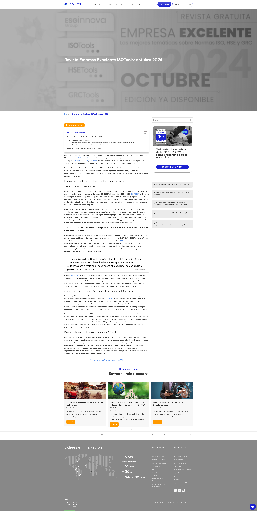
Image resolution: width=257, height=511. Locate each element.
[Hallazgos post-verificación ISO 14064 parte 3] (156, 387)
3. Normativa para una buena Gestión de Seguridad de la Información (92, 145)
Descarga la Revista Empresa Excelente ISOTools (85, 148)
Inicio (66, 114)
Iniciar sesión (164, 4)
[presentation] (65, 430)
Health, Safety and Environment (158, 480)
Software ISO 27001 (158, 466)
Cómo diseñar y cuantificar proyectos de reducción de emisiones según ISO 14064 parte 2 (171, 204)
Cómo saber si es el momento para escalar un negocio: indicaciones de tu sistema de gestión (171, 224)
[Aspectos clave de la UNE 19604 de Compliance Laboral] (128, 390)
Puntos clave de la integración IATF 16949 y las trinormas (171, 194)
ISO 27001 (108, 299)
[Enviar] (190, 120)
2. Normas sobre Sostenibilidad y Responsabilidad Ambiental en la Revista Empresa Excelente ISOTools (102, 142)
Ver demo (177, 466)
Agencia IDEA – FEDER (181, 483)
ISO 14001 (122, 241)
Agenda (176, 473)
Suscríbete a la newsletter (182, 469)
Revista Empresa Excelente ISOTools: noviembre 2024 (171, 435)
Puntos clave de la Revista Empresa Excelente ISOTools (87, 137)
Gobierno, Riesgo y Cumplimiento (158, 485)
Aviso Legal (159, 502)
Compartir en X (140, 269)
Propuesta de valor (180, 456)
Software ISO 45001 (159, 463)
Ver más (71, 424)
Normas (176, 479)
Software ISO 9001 (158, 456)
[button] (130, 429)
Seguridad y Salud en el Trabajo (160, 474)
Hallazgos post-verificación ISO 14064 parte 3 (172, 185)
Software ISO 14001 (158, 459)
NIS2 (154, 469)
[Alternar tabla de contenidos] (144, 133)
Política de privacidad (171, 502)
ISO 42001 (75, 275)
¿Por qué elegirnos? (180, 463)
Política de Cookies (186, 502)
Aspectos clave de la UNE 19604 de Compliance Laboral (172, 214)
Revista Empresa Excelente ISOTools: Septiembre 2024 (85, 435)
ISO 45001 (135, 194)
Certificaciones (179, 459)
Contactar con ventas (182, 4)
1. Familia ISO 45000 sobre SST (80, 140)
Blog (175, 476)
